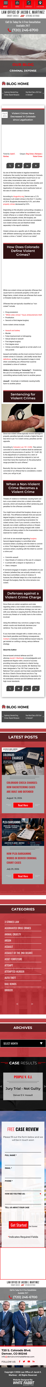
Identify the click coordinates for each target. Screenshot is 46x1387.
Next (32, 1004)
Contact (6, 639)
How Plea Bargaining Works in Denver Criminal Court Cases (22, 858)
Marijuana (38, 153)
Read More (23, 805)
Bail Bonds (10, 984)
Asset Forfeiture (13, 959)
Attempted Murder (14, 971)
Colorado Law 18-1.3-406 (22, 447)
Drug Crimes (30, 153)
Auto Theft (10, 978)
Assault (9, 947)
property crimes (9, 204)
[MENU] (6, 3)
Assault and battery (12, 331)
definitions (7, 359)
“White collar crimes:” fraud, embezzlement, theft (23, 315)
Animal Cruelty (13, 934)
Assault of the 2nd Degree (19, 953)
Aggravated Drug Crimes (18, 928)
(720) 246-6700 (25, 30)
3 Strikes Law (12, 922)
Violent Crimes (37, 156)
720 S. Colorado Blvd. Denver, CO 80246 (16, 1352)
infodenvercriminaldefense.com (18, 1357)
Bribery (9, 990)
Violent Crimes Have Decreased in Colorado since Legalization (23, 116)
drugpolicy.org (18, 196)
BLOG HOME (17, 84)
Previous (17, 1004)
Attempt (9, 965)
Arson (8, 940)
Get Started (19, 1225)
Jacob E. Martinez (16, 658)
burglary (33, 539)
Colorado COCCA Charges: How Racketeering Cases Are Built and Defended (22, 787)
